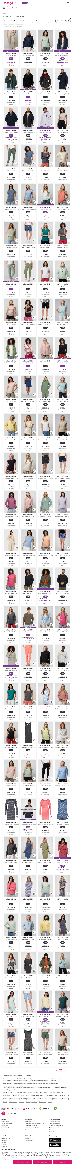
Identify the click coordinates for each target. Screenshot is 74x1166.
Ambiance (18, 1087)
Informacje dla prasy (7, 1128)
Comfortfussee (14, 1099)
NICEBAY (23, 1099)
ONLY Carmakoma (38, 1099)
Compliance (28, 1130)
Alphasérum (15, 1095)
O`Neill (5, 1102)
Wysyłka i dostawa (54, 1121)
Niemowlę (4, 1140)
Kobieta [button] (11, 26)
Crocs (4, 1087)
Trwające (27, 1138)
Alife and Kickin (21, 1092)
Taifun (41, 1095)
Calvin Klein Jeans (26, 1087)
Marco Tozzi (34, 1087)
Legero (50, 1102)
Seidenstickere (13, 1102)
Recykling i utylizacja (54, 1128)
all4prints (45, 1092)
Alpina (22, 1095)
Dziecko (3, 1142)
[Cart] (17, 48)
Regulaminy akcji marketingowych (34, 1123)
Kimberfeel (54, 1095)
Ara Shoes (34, 1102)
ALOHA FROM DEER (56, 1092)
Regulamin (28, 1121)
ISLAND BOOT (63, 1095)
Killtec (55, 1099)
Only (52, 1087)
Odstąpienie (52, 1130)
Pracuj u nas (4, 1126)
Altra (27, 1095)
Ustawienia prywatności (32, 1128)
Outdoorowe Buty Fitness (60, 1087)
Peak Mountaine (63, 1099)
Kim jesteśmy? (5, 1121)
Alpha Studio (6, 1095)
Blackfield (21, 1102)
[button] (10, 21)
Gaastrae (47, 1095)
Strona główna (5, 1138)
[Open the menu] (4, 8)
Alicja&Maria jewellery (9, 1092)
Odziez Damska (46, 1087)
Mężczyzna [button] (19, 26)
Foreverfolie (42, 1102)
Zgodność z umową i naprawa (57, 1132)
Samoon (40, 1087)
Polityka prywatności (31, 1126)
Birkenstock (9, 1087)
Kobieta (3, 1144)
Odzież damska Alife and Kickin (11, 1083)
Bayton (29, 1099)
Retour (28, 1102)
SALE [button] (5, 26)
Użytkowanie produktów (56, 1126)
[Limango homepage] (8, 3)
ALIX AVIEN (37, 1092)
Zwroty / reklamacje (54, 1123)
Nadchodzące (28, 1140)
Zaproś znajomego (6, 1123)
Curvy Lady (48, 1099)
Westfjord (5, 1099)
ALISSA (30, 1092)
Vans (14, 1087)
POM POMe (34, 1095)
